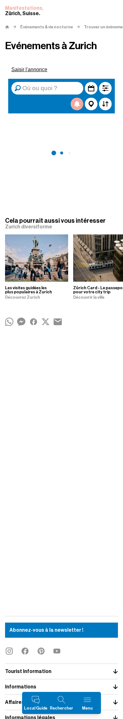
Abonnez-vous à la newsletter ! (46, 630)
